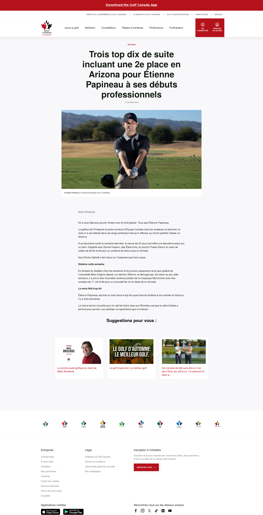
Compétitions (108, 27)
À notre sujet (47, 461)
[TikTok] (156, 511)
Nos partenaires (48, 471)
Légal (88, 450)
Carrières (45, 476)
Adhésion (90, 27)
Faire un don (202, 14)
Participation (176, 27)
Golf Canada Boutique (178, 14)
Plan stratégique (93, 471)
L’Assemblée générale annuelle (100, 466)
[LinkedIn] (163, 511)
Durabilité (45, 495)
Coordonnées (47, 456)
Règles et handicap (132, 27)
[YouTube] (170, 511)
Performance (156, 27)
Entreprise (47, 450)
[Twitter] (149, 511)
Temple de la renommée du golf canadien (106, 14)
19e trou (131, 44)
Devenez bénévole (50, 485)
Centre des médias (50, 481)
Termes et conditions (95, 461)
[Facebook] (136, 511)
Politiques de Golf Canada (97, 456)
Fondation (46, 466)
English (218, 14)
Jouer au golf (72, 27)
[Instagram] (142, 511)
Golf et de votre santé (51, 490)
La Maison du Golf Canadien (146, 14)
